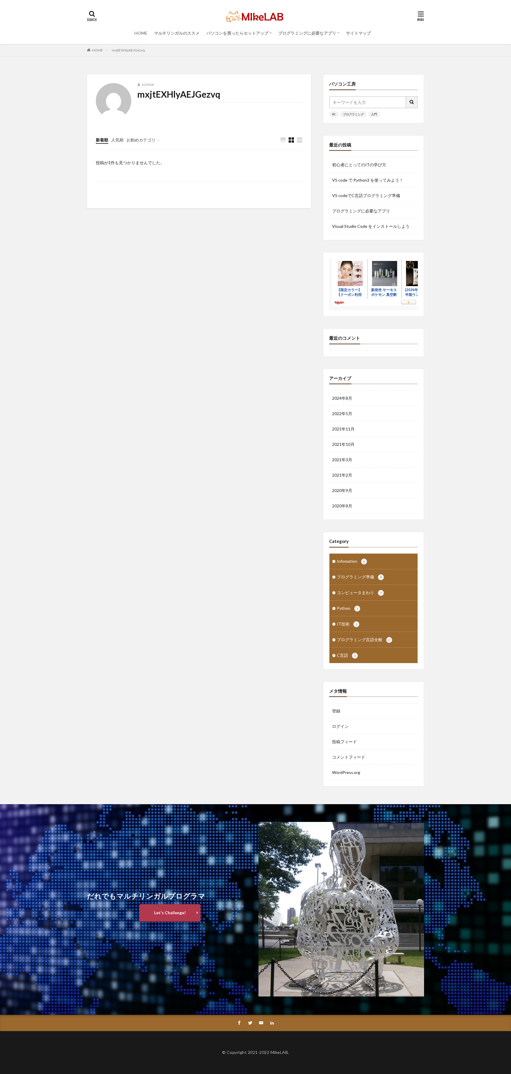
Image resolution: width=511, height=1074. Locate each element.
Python (347, 608)
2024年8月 (342, 398)
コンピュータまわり (359, 592)
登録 (336, 710)
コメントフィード (348, 756)
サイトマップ (358, 33)
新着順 (102, 139)
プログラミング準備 (359, 576)
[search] (412, 102)
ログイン (340, 726)
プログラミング (353, 114)
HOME (140, 33)
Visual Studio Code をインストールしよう (371, 226)
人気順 (117, 139)
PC (334, 114)
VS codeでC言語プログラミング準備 (366, 195)
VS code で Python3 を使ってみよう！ (367, 180)
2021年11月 (343, 428)
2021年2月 (342, 475)
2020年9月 (342, 490)
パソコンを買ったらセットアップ (237, 33)
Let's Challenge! (170, 912)
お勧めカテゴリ (141, 139)
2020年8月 (342, 505)
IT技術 (347, 623)
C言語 (346, 655)
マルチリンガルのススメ (177, 33)
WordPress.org (346, 772)
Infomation (351, 561)
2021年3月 (342, 459)
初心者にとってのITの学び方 (359, 164)
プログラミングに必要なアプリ (307, 33)
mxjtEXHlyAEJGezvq (128, 50)
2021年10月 (343, 444)
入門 (374, 114)
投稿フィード (344, 741)
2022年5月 (342, 413)
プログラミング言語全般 (363, 639)
